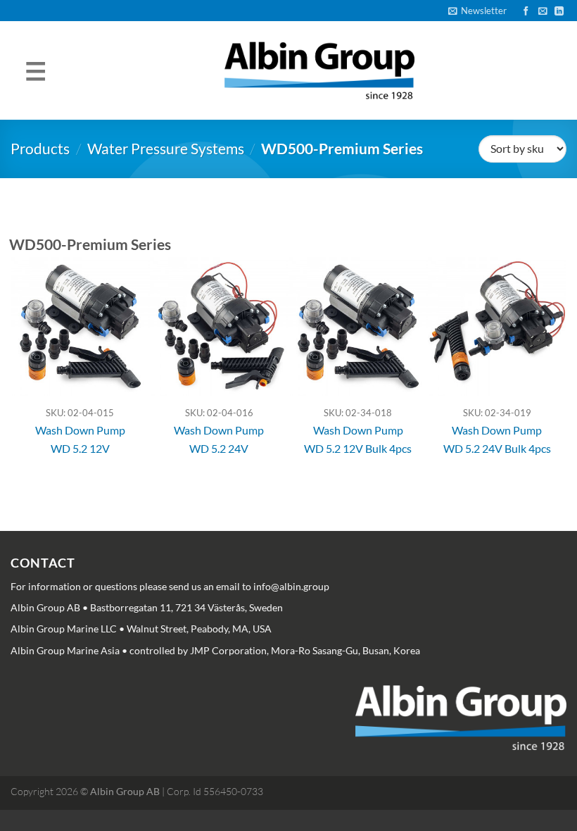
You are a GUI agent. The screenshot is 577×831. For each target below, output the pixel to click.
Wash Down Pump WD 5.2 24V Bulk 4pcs (497, 439)
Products (40, 148)
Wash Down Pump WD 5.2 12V (80, 439)
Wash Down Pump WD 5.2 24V (219, 439)
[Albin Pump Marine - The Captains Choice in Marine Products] (319, 70)
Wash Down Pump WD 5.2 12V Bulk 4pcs (358, 439)
